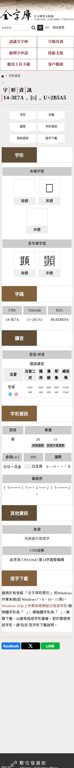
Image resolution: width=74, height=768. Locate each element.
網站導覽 (58, 27)
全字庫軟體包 (39, 593)
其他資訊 (23, 138)
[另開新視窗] (11, 645)
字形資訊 (14, 76)
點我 (24, 625)
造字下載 (51, 138)
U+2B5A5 (35, 319)
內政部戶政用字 (37, 539)
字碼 (51, 115)
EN (47, 27)
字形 (23, 115)
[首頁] (36, 14)
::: (1, 1)
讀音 (23, 126)
